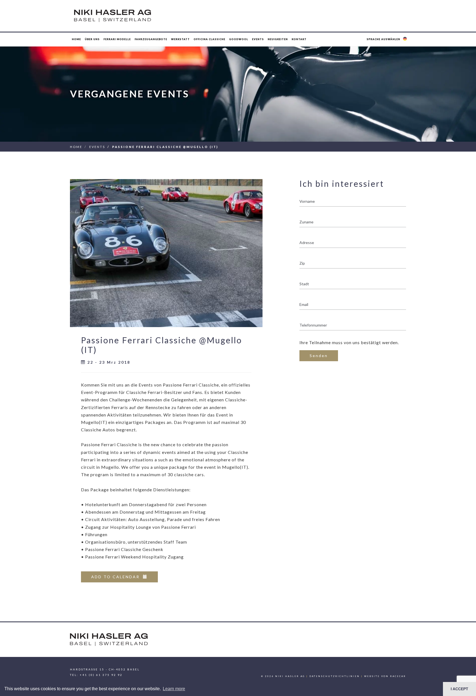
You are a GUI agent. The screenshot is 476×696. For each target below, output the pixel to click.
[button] (387, 39)
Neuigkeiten (278, 39)
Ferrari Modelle (117, 39)
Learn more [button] (174, 688)
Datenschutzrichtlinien (334, 676)
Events (97, 147)
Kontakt (299, 39)
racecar (398, 676)
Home (76, 39)
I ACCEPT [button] (459, 689)
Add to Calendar (117, 576)
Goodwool (238, 39)
